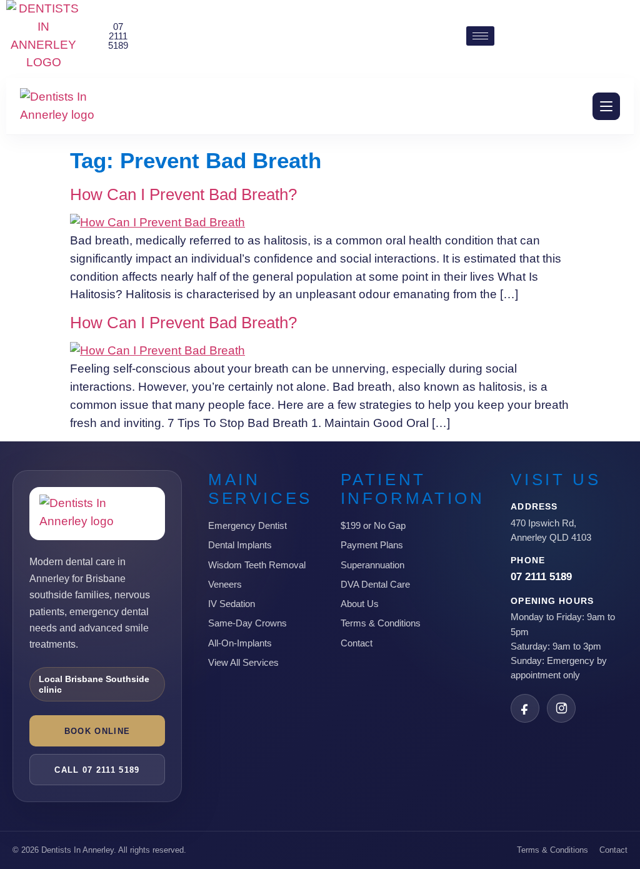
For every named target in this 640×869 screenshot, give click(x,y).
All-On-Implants (240, 643)
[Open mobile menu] (606, 106)
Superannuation (372, 565)
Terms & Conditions (381, 623)
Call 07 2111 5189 (96, 770)
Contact (356, 643)
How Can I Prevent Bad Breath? (183, 194)
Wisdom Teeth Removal (257, 565)
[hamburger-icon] (480, 36)
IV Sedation (231, 603)
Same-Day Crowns (247, 623)
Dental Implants (240, 545)
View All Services (243, 662)
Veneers (225, 584)
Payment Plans (372, 545)
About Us (360, 603)
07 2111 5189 (541, 577)
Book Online (97, 731)
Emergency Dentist (247, 525)
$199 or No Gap (373, 525)
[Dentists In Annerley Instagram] (561, 708)
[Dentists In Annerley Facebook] (525, 708)
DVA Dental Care (375, 584)
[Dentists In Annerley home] (71, 106)
